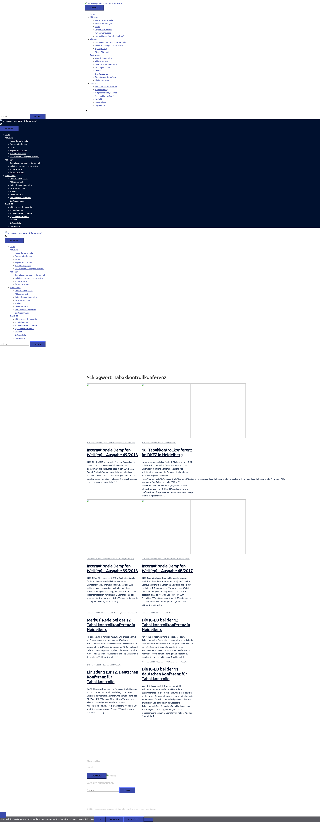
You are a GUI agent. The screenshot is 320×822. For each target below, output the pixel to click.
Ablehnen (114, 819)
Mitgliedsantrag (101, 90)
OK (100, 819)
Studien (98, 71)
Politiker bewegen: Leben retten (109, 45)
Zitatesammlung (102, 80)
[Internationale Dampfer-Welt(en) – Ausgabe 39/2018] (139, 553)
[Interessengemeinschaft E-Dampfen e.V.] (103, 3)
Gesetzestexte (101, 74)
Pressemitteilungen (103, 23)
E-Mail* (90, 767)
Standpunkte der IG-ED (129, 613)
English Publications (103, 30)
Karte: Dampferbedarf (104, 20)
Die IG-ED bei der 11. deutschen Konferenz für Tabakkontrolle (164, 674)
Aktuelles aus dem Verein (106, 86)
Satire (97, 27)
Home (92, 14)
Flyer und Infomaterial (104, 96)
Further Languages (103, 33)
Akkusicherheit (101, 61)
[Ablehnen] (148, 820)
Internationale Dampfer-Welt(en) (109, 36)
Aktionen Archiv (174, 662)
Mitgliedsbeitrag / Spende (106, 93)
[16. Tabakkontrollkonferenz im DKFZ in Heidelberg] (194, 437)
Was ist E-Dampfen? (103, 58)
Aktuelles (94, 17)
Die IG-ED (94, 83)
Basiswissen (95, 55)
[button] (87, 110)
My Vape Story (101, 49)
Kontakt (98, 99)
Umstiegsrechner (102, 67)
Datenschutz (100, 102)
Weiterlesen (133, 819)
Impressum (100, 105)
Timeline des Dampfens (105, 77)
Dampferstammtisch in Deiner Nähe (110, 42)
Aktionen (94, 39)
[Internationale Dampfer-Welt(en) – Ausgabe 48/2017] (194, 553)
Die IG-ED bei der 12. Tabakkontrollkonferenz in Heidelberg (166, 625)
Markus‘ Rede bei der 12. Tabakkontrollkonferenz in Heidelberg (111, 625)
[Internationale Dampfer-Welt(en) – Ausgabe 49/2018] (139, 437)
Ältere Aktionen (102, 52)
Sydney (153, 809)
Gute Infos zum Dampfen (106, 64)
